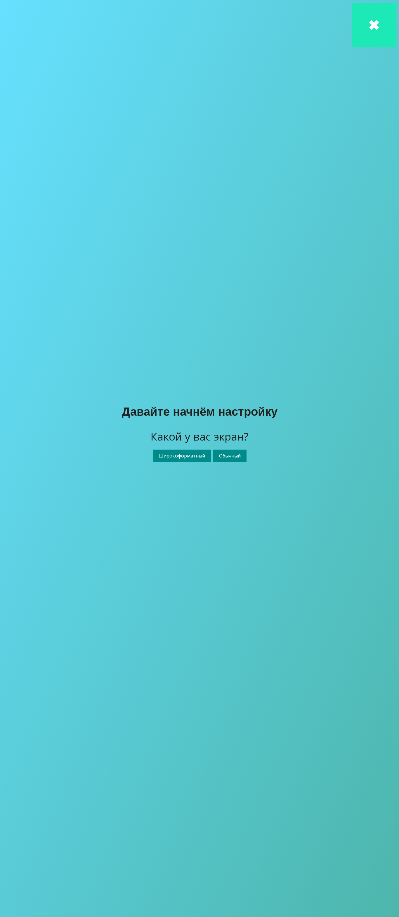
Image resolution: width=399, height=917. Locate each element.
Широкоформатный (182, 456)
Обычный (230, 456)
